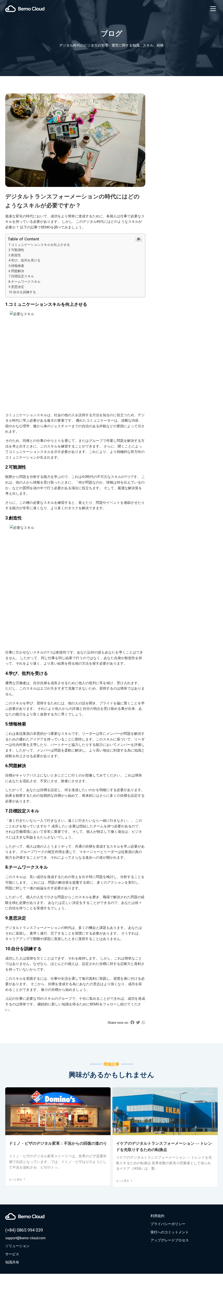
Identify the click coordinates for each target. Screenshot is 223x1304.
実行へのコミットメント (169, 1232)
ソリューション (17, 1246)
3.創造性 (14, 255)
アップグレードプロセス (169, 1240)
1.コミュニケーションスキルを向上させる (39, 245)
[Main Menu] (213, 8)
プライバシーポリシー (167, 1224)
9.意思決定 (16, 287)
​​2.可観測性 (16, 250)
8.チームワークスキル (24, 282)
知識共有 (12, 1262)
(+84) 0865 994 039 (24, 1230)
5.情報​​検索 (16, 266)
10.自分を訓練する (22, 292)
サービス (12, 1254)
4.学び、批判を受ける (24, 260)
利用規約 (157, 1216)
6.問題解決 (16, 271)
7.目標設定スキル (21, 276)
